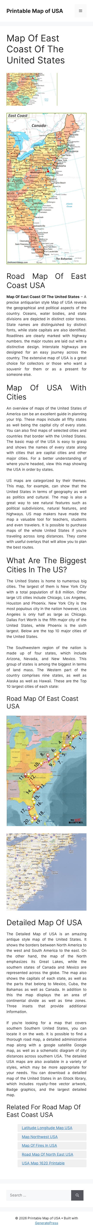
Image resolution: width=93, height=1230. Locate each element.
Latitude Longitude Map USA (47, 1128)
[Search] (77, 1195)
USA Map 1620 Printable (43, 1163)
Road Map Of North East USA (47, 1154)
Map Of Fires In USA (39, 1145)
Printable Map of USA (34, 11)
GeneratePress (46, 1223)
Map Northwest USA (40, 1137)
